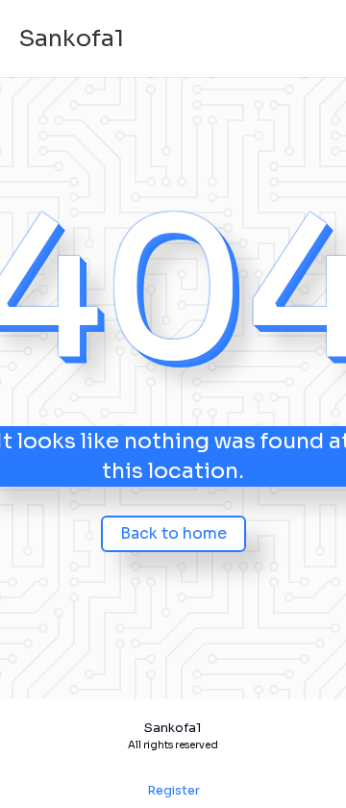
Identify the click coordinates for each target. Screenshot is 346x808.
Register (173, 790)
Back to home (173, 533)
